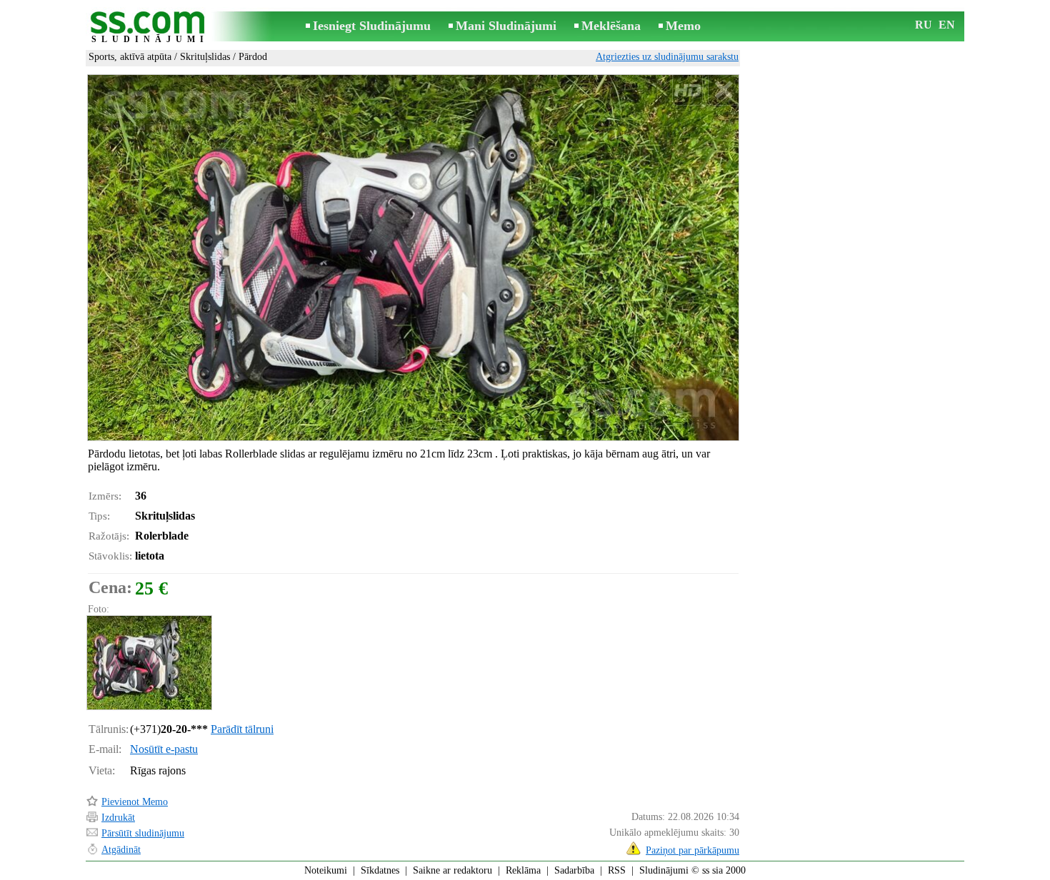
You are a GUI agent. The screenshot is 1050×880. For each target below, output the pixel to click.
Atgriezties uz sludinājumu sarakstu (667, 56)
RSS (617, 870)
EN (947, 25)
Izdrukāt (118, 817)
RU (923, 25)
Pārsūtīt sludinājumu (142, 833)
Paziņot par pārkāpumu (692, 850)
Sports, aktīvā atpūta (130, 56)
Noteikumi (325, 870)
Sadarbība (574, 870)
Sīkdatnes (380, 870)
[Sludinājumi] (150, 27)
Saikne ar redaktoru (452, 870)
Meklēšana (611, 26)
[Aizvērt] (723, 90)
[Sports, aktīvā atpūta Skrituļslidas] (148, 662)
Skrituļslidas (205, 56)
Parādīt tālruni (242, 729)
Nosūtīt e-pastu (164, 749)
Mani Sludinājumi (506, 26)
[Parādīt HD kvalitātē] (413, 257)
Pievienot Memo (134, 801)
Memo (683, 26)
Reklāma (523, 870)
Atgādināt (121, 849)
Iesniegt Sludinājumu (372, 26)
